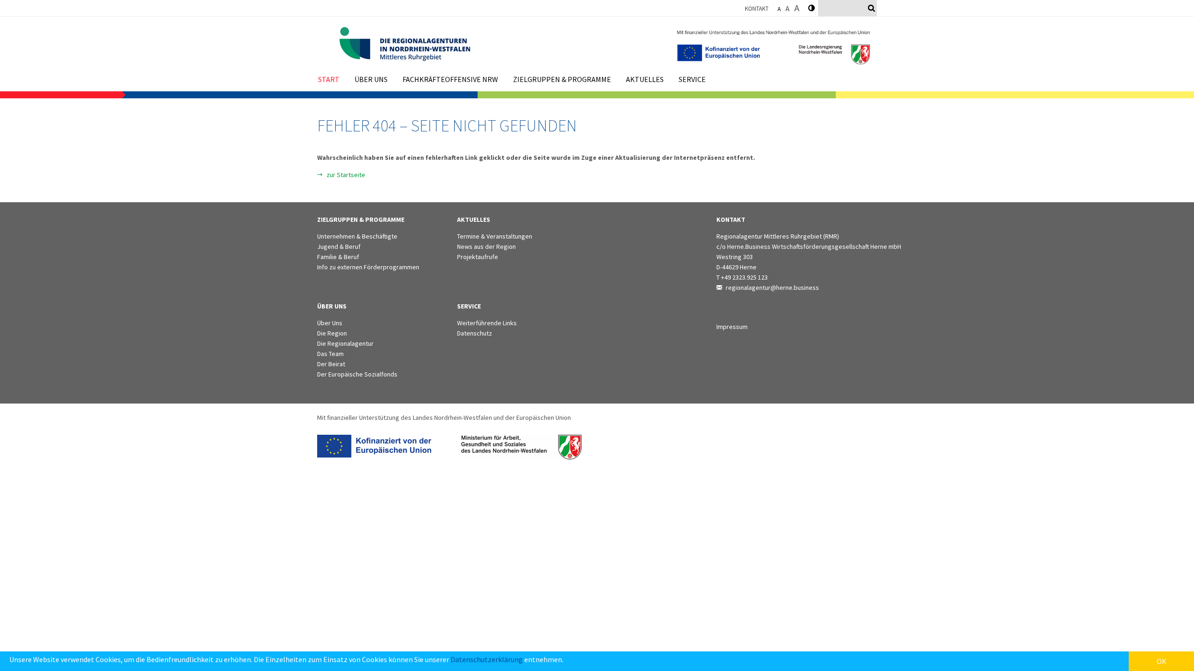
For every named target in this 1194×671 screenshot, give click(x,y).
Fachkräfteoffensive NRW (450, 79)
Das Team (330, 353)
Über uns (371, 79)
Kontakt (757, 9)
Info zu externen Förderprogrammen (368, 267)
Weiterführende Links (487, 323)
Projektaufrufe (477, 257)
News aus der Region (486, 246)
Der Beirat (331, 364)
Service (692, 79)
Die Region (332, 333)
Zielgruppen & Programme (562, 79)
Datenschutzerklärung (487, 659)
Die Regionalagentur (345, 343)
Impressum (732, 326)
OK (1161, 661)
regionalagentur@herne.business (772, 287)
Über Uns (329, 323)
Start (329, 79)
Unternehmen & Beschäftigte (357, 236)
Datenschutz (474, 333)
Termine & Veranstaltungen (494, 236)
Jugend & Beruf (339, 246)
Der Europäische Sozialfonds (357, 374)
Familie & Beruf (338, 257)
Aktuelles (645, 79)
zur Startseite (345, 175)
